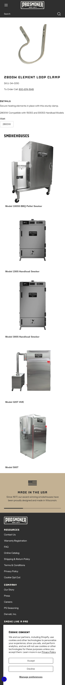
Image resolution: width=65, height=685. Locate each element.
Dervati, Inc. (10, 614)
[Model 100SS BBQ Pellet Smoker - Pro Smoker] (32, 172)
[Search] (57, 14)
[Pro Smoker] (32, 5)
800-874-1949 (26, 89)
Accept (31, 660)
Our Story (9, 589)
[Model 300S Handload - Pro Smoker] (32, 305)
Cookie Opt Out (12, 577)
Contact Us (10, 534)
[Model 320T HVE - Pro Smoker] (32, 370)
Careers (8, 601)
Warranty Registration (15, 540)
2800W (7, 124)
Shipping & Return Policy (17, 559)
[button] (7, 5)
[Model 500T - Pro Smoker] (32, 436)
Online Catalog (11, 552)
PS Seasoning (11, 607)
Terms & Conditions (14, 565)
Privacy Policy (49, 652)
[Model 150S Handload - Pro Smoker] (32, 240)
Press (7, 595)
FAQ (6, 546)
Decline (31, 668)
